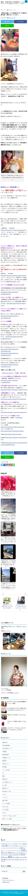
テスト (17, 847)
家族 (9, 853)
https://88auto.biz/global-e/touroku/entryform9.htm (14, 412)
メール (12, 232)
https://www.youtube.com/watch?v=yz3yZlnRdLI (13, 399)
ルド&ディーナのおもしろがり (9, 815)
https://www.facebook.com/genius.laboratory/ (12, 230)
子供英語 (4, 751)
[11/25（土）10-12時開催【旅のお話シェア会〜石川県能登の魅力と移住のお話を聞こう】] (8, 506)
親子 (5, 859)
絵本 (2, 857)
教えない (23, 852)
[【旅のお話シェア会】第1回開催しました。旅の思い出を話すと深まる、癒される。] (8, 551)
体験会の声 (5, 742)
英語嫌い (18, 857)
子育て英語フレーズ (7, 748)
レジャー (16, 850)
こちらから (8, 630)
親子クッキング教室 (7, 818)
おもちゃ (6, 843)
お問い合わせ (5, 882)
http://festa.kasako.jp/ (7, 373)
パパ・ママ (5, 850)
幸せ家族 (4, 766)
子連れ (6, 852)
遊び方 (21, 859)
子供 (23, 850)
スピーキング (13, 847)
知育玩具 (4, 760)
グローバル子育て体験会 (13, 845)
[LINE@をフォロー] (13, 465)
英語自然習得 (5, 754)
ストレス (8, 847)
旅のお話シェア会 (11, 17)
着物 (3, 776)
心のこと (4, 812)
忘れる (15, 852)
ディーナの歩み (6, 770)
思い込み (19, 852)
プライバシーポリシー (8, 880)
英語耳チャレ (5, 788)
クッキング (5, 797)
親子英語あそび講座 (10, 859)
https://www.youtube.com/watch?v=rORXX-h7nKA (14, 389)
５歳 (4, 861)
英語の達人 (5, 779)
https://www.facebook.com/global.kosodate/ (12, 431)
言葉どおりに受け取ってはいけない (16, 714)
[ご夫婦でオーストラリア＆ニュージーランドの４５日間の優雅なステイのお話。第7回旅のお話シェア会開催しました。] (8, 574)
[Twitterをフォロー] (2, 465)
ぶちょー (4, 794)
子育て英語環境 (6, 745)
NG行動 (2, 843)
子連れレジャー (6, 763)
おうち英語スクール (7, 782)
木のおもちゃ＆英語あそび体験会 (10, 854)
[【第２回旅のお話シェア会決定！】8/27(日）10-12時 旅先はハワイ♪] (8, 483)
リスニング (11, 850)
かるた (10, 843)
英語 (10, 857)
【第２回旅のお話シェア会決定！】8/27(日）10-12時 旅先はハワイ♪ (8, 494)
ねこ (3, 773)
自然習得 (6, 857)
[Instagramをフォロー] (7, 465)
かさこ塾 (4, 785)
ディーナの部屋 (6, 803)
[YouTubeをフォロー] (10, 465)
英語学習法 (22, 857)
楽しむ (18, 854)
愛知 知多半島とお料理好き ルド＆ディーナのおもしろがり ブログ (13, 2)
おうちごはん (5, 806)
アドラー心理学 (14, 843)
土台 (19, 850)
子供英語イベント (6, 757)
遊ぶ (24, 859)
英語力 (13, 857)
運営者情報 (5, 878)
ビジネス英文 (5, 809)
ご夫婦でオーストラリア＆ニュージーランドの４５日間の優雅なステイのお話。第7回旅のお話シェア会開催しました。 (8, 587)
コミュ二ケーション (22, 845)
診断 (15, 859)
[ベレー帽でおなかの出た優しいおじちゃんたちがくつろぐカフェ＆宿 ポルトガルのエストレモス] (8, 528)
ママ (8, 850)
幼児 (12, 852)
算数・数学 (5, 800)
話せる (18, 859)
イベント (19, 843)
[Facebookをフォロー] (5, 465)
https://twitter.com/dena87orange (13, 434)
